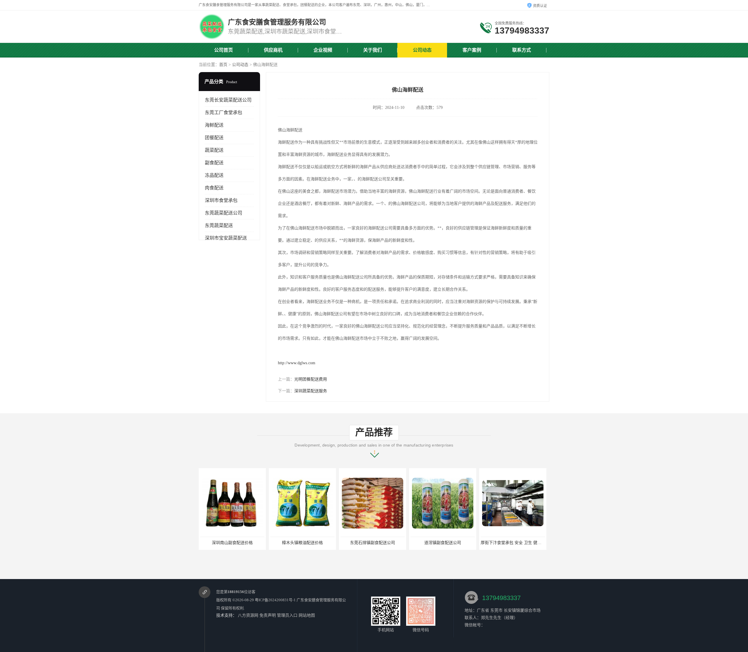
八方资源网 (248, 615)
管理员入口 (287, 615)
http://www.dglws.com (296, 363)
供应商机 (273, 50)
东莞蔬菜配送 (219, 225)
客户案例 (472, 50)
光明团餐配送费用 (310, 379)
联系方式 (521, 50)
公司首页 (223, 50)
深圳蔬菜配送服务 (310, 391)
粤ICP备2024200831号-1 (275, 600)
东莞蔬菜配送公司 (223, 212)
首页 (223, 64)
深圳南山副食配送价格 (232, 543)
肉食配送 (214, 187)
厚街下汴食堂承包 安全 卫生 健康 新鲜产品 (520, 543)
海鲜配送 (214, 125)
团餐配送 (214, 137)
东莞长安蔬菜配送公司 (228, 99)
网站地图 (307, 615)
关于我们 (372, 50)
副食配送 (214, 162)
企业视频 (323, 50)
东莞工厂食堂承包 (223, 112)
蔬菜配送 (214, 150)
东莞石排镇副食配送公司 (372, 543)
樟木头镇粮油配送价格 (302, 543)
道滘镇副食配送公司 (442, 543)
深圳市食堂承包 (221, 200)
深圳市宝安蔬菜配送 (226, 238)
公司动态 (422, 50)
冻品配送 (214, 175)
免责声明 (267, 615)
